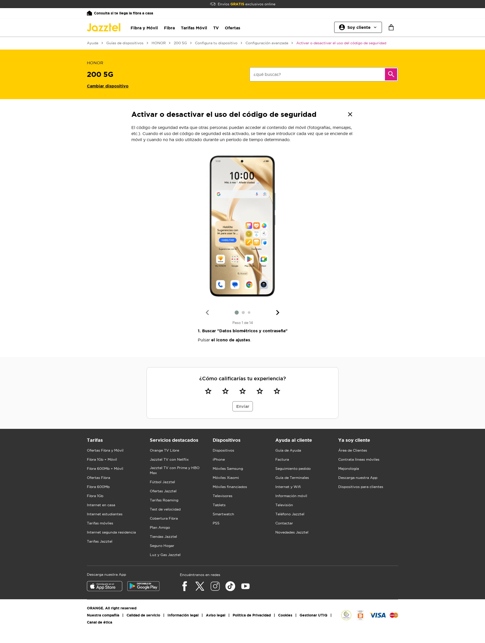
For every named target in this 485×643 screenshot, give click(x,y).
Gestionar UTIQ (313, 615)
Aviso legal (215, 615)
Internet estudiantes (105, 514)
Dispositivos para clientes (360, 487)
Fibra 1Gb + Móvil (102, 459)
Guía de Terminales (292, 478)
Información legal (183, 615)
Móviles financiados (230, 487)
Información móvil (291, 496)
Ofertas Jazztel (163, 491)
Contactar (284, 523)
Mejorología (348, 469)
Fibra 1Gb (95, 496)
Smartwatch (223, 514)
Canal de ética (99, 622)
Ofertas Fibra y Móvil (105, 450)
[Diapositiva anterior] (207, 312)
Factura (282, 459)
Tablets (219, 505)
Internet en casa (101, 505)
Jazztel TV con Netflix (169, 459)
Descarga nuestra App (357, 478)
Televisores (222, 496)
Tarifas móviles (100, 523)
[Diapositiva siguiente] (278, 312)
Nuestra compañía (103, 615)
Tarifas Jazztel (99, 541)
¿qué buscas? (267, 74)
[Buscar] (391, 74)
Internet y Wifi (288, 487)
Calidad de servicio (143, 615)
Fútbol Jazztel (162, 482)
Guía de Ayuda (288, 450)
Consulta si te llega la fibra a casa (123, 13)
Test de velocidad (165, 509)
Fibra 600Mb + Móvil (105, 469)
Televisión (284, 505)
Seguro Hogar (162, 546)
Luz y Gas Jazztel (165, 555)
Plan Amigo (160, 527)
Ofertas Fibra (98, 478)
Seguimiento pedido (293, 469)
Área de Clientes (352, 450)
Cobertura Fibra (164, 518)
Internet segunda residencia (111, 532)
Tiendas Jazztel (163, 537)
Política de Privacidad (252, 615)
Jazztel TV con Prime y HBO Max (175, 470)
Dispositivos (223, 450)
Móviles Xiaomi (226, 478)
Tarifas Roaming (164, 500)
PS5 (216, 523)
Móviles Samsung (228, 469)
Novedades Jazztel (291, 532)
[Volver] (350, 114)
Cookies (285, 615)
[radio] (208, 391)
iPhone (219, 459)
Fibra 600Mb (98, 487)
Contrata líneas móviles (358, 459)
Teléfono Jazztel (289, 514)
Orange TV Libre (164, 450)
